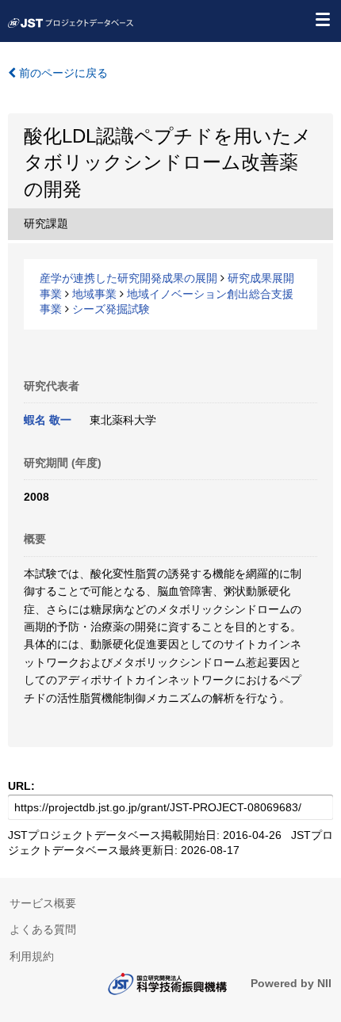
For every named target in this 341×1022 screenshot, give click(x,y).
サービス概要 (43, 903)
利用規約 (32, 956)
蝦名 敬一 (47, 420)
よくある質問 (43, 929)
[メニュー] (322, 19)
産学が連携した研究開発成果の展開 (128, 278)
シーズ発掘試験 (111, 309)
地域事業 (94, 294)
